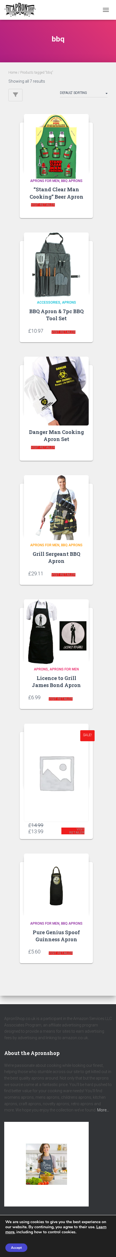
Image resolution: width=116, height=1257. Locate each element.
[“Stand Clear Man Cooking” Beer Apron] (56, 143)
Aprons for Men (44, 181)
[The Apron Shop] (22, 10)
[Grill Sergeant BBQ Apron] (56, 505)
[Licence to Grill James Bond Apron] (56, 629)
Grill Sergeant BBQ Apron (56, 557)
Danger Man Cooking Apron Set (56, 435)
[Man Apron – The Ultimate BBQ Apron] (56, 755)
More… (103, 1110)
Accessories (48, 302)
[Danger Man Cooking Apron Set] (56, 385)
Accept (16, 1247)
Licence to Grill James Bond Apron (56, 681)
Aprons (69, 302)
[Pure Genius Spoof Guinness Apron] (56, 884)
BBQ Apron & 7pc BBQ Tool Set (56, 315)
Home (12, 72)
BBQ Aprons (71, 181)
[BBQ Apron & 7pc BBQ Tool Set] (56, 262)
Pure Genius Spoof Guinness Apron (56, 936)
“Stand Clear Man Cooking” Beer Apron (56, 193)
